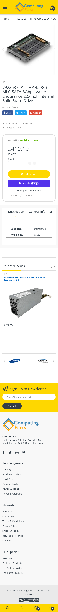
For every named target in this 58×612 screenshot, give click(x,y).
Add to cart (31, 174)
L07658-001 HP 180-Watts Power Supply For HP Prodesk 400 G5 (26, 278)
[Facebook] (3, 452)
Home (5, 18)
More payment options (29, 190)
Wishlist (15, 195)
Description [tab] (16, 211)
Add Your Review (10, 106)
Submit (12, 406)
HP (3, 82)
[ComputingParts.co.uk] (29, 7)
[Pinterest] (23, 452)
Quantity (12, 158)
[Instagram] (17, 452)
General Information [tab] (42, 211)
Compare (27, 195)
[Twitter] (10, 452)
